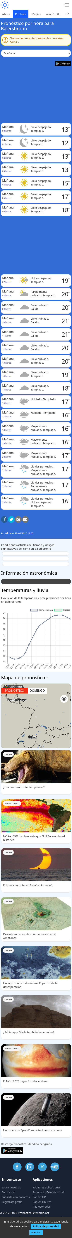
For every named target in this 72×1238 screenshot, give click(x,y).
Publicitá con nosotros (15, 1197)
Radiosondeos (42, 1206)
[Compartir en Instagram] (18, 519)
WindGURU (53, 14)
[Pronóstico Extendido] (4, 5)
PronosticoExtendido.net (48, 1192)
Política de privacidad (45, 1226)
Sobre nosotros (11, 1187)
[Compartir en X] (11, 519)
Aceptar (36, 1232)
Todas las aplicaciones (47, 1187)
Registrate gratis (11, 1202)
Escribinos (7, 1192)
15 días (36, 14)
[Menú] (67, 5)
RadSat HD (39, 1197)
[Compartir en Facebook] (4, 519)
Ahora (6, 14)
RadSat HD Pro (42, 1202)
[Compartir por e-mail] (25, 519)
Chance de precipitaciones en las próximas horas (37, 40)
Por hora (20, 14)
